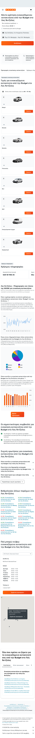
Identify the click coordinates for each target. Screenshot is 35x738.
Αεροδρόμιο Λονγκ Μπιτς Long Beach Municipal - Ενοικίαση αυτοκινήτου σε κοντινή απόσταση (17, 691)
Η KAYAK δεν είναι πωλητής (10, 727)
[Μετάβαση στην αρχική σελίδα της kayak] (11, 10)
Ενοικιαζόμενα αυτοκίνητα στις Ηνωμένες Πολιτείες (16, 706)
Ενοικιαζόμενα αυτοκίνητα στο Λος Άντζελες (16, 708)
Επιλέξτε (29, 111)
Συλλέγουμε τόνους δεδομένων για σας (14, 730)
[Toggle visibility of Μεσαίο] (9, 365)
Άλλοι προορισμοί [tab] (18, 665)
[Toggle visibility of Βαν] (20, 367)
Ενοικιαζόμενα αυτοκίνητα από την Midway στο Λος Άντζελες (9, 505)
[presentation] (8, 300)
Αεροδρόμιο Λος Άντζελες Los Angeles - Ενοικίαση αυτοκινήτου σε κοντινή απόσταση (16, 679)
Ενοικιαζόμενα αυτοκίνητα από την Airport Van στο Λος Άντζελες (8, 518)
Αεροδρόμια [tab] (6, 665)
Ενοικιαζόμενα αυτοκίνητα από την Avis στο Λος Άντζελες (8, 499)
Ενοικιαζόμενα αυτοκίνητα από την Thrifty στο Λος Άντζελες (25, 518)
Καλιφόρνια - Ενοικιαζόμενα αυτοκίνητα (16, 707)
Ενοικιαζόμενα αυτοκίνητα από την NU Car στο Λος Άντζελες (8, 532)
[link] (17, 414)
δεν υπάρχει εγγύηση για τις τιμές (10, 722)
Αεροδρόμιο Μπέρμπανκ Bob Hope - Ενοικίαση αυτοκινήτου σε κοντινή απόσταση (16, 687)
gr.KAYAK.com (13, 704)
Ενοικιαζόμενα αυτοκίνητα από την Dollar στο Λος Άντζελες (8, 511)
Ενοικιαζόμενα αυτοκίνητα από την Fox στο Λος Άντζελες (26, 505)
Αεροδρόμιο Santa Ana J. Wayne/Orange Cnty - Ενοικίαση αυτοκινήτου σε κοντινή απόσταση (16, 683)
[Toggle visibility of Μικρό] (8, 367)
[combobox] (10, 23)
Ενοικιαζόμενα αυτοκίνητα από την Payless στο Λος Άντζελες (26, 511)
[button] (3, 10)
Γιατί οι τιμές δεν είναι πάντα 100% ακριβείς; (15, 733)
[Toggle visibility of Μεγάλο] (9, 369)
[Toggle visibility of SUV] (20, 365)
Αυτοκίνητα (20, 704)
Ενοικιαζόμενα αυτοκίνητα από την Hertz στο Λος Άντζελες (25, 499)
